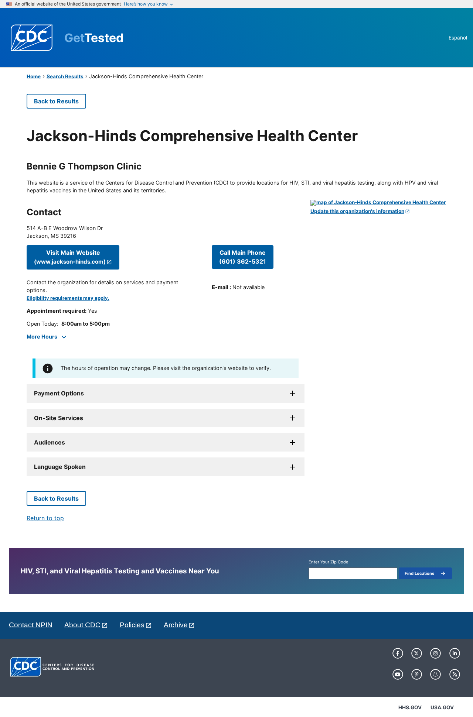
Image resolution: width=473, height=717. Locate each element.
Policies (132, 625)
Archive (176, 625)
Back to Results (56, 101)
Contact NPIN (30, 625)
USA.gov (442, 707)
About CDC (82, 625)
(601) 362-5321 (242, 257)
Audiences (49, 442)
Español (458, 38)
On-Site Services (58, 418)
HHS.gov (410, 707)
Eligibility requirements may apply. (68, 298)
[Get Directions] (378, 203)
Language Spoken (60, 466)
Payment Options (59, 393)
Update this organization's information (357, 211)
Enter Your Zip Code (328, 562)
